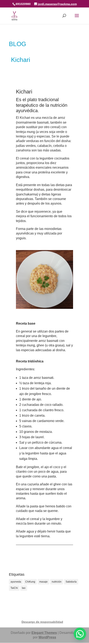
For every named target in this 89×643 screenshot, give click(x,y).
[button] (80, 634)
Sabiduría (71, 581)
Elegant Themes (44, 632)
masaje (43, 581)
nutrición (56, 581)
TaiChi (14, 588)
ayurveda (16, 581)
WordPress (47, 637)
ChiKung (30, 581)
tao (23, 588)
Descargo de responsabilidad (42, 621)
